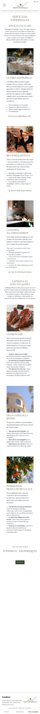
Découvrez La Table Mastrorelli (19, 116)
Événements (10, 551)
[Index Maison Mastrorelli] (20, 5)
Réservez (20, 562)
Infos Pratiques (28, 551)
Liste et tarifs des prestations (21, 191)
